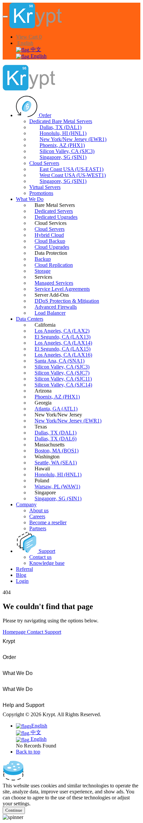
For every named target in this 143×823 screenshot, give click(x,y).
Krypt (9, 641)
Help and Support (23, 705)
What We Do (18, 673)
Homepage (15, 632)
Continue (13, 810)
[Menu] (5, 17)
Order (9, 657)
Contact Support (44, 632)
